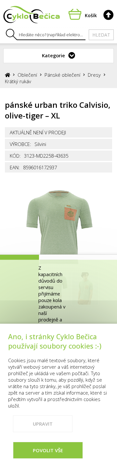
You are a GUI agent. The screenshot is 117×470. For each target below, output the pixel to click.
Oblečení (27, 75)
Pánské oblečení (62, 75)
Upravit (43, 423)
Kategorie (53, 55)
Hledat (101, 35)
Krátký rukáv (18, 81)
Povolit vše (48, 450)
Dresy (94, 75)
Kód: (15, 155)
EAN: (15, 167)
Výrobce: (20, 144)
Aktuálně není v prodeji (38, 132)
